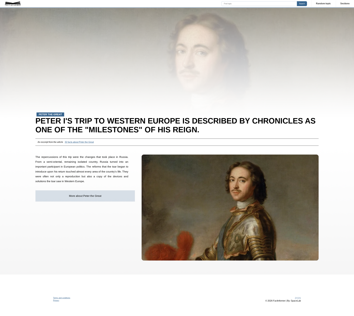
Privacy (56, 300)
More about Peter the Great (85, 195)
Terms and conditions (61, 298)
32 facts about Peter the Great (79, 142)
